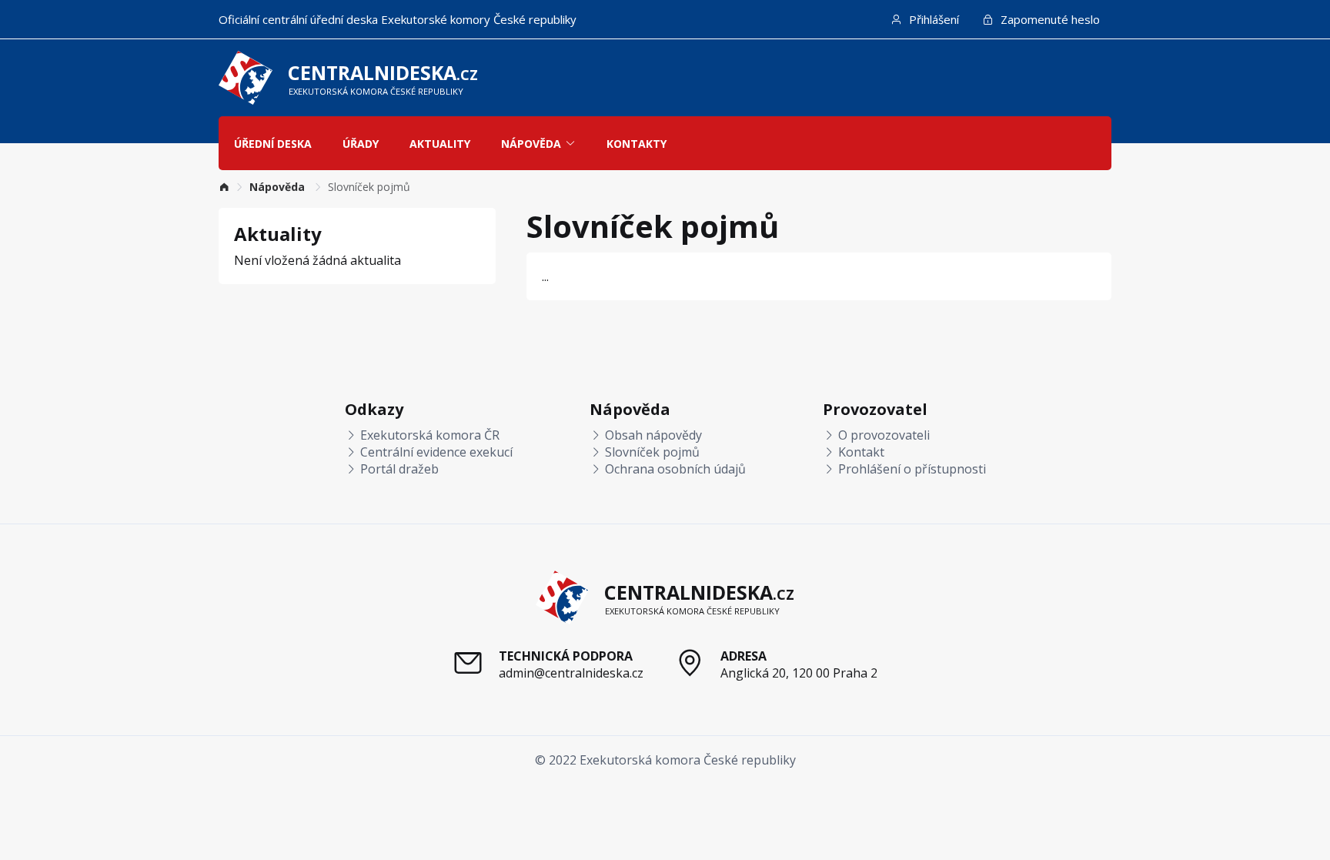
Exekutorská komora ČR (428, 435)
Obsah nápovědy (652, 435)
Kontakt (859, 451)
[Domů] (224, 186)
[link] (224, 186)
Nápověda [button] (531, 143)
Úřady (361, 143)
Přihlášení (932, 19)
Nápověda (278, 186)
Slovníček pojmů (651, 451)
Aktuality (439, 143)
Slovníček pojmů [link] (369, 186)
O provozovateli (882, 435)
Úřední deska (273, 143)
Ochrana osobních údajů (674, 468)
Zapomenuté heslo (1049, 19)
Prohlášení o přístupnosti (910, 468)
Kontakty (637, 143)
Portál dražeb (398, 468)
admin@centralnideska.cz (571, 672)
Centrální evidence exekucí (435, 451)
